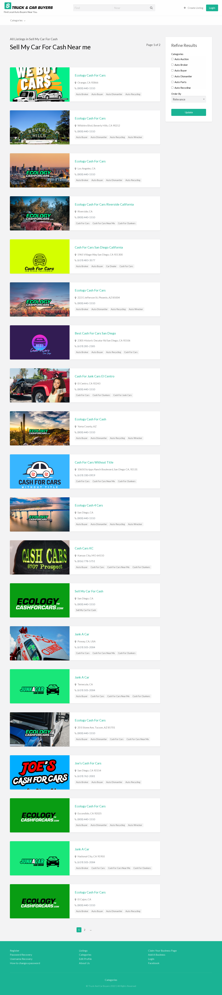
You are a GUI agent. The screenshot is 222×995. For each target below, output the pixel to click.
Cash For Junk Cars (122, 395)
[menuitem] (193, 8)
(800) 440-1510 (86, 88)
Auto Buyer (97, 94)
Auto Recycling (132, 94)
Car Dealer (111, 266)
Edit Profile (85, 958)
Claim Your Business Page (162, 950)
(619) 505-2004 (86, 647)
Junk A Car (82, 634)
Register (14, 950)
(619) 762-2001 (86, 776)
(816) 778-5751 (86, 561)
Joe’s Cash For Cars (88, 763)
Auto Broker (82, 94)
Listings (83, 950)
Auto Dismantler (114, 94)
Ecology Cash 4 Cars (89, 505)
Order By (176, 93)
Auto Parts (180, 82)
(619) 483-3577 (86, 260)
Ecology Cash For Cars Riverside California (104, 204)
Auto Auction (181, 59)
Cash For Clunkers (126, 223)
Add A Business (156, 954)
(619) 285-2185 (86, 346)
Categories (16, 20)
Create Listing (195, 7)
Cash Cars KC (84, 548)
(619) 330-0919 (86, 475)
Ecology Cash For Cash (90, 419)
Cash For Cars (82, 223)
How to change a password (25, 963)
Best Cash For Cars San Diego (95, 333)
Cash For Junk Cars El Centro (94, 376)
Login (212, 7)
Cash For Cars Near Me (104, 223)
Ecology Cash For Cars (90, 75)
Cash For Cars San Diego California (99, 247)
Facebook (153, 963)
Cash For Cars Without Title (94, 462)
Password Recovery (21, 954)
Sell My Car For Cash (89, 591)
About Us (84, 963)
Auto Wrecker (135, 137)
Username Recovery (21, 958)
